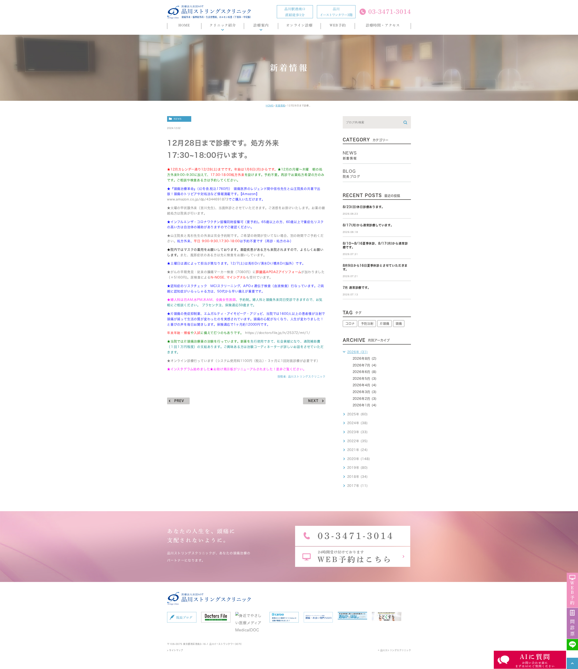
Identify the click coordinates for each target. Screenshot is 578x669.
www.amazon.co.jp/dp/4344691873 (197, 199)
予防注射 (367, 323)
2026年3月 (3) (365, 391)
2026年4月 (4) (365, 385)
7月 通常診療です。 (357, 287)
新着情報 (280, 105)
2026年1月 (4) (365, 405)
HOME (269, 105)
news (178, 118)
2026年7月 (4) (365, 365)
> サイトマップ (175, 650)
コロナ (350, 323)
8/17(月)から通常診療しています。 (368, 225)
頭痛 (399, 323)
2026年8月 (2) (365, 358)
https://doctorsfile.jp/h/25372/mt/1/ (277, 332)
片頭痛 (384, 323)
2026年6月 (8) (365, 371)
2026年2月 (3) (365, 398)
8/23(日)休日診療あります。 (364, 206)
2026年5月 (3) (365, 378)
